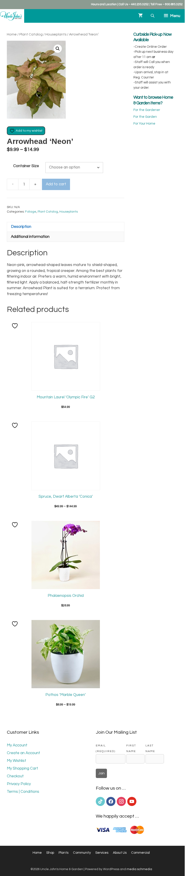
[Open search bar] (153, 16)
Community (82, 852)
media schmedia (139, 869)
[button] (58, 49)
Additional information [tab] (30, 237)
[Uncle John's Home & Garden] (11, 16)
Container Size (26, 166)
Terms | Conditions (23, 792)
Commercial (140, 852)
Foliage (30, 211)
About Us (120, 852)
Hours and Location (104, 4)
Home (12, 34)
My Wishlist (16, 761)
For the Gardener (146, 110)
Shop (50, 852)
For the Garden (145, 116)
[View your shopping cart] (140, 16)
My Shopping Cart (22, 768)
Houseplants (55, 34)
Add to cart (56, 184)
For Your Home (144, 123)
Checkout (15, 776)
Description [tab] (21, 227)
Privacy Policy (19, 784)
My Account (17, 745)
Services (101, 852)
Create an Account (23, 753)
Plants (63, 852)
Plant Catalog (31, 34)
